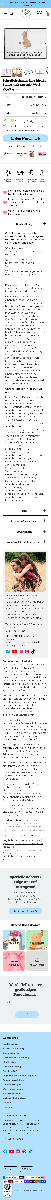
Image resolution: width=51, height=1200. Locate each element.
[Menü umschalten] (6, 13)
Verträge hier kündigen (14, 1097)
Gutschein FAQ (10, 1071)
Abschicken (27, 1014)
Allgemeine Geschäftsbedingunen (19, 1075)
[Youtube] (14, 652)
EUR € (25, 1169)
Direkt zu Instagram (25, 911)
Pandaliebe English (12, 1084)
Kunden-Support (11, 1043)
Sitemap (7, 1102)
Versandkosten (33, 90)
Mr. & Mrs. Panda (26, 1190)
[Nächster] (45, 44)
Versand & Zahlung (12, 1066)
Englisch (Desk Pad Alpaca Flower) (22, 840)
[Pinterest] (27, 652)
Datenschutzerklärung (14, 1079)
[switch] (7, 1194)
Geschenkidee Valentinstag (16, 1057)
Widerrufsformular (12, 1093)
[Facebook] (7, 652)
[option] (25, 43)
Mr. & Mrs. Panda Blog (13, 1048)
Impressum (8, 1107)
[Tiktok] (33, 651)
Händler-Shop (9, 1062)
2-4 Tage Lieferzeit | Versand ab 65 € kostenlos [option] (27, 4)
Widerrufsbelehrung (13, 1088)
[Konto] (39, 14)
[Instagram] (20, 652)
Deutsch (9, 1169)
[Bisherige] (6, 44)
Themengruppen (11, 1052)
